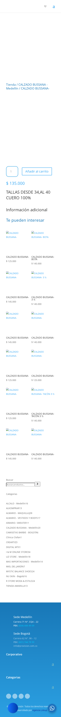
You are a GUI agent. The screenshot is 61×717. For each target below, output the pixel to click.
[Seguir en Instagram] (14, 696)
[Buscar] (37, 484)
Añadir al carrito (36, 171)
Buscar (9, 479)
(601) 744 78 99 (26, 642)
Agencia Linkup (39, 710)
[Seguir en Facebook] (8, 696)
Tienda (11, 85)
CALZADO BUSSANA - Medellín (27, 86)
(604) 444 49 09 (26, 625)
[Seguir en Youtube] (27, 696)
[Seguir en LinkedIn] (21, 696)
